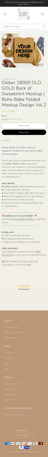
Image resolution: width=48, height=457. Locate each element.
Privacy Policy (10, 389)
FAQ (6, 363)
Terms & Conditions (13, 384)
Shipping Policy (11, 400)
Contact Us (9, 358)
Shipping (4, 119)
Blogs (7, 369)
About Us (8, 353)
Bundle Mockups (11, 327)
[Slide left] (18, 74)
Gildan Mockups (11, 338)
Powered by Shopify (33, 451)
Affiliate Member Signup (15, 415)
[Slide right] (29, 74)
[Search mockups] (43, 26)
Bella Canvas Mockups (14, 332)
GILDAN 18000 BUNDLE (22, 219)
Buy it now (24, 132)
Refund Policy (10, 394)
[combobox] (24, 26)
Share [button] (6, 140)
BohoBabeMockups (19, 451)
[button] (4, 14)
